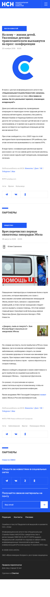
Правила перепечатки (12, 565)
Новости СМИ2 (8, 460)
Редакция (6, 517)
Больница (20, 186)
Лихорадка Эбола (37, 426)
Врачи (11, 186)
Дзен (36, 168)
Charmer (15, 573)
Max (13, 171)
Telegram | (7, 171)
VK (41, 168)
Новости (29, 168)
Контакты (18, 517)
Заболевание (14, 426)
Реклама (29, 517)
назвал (43, 394)
